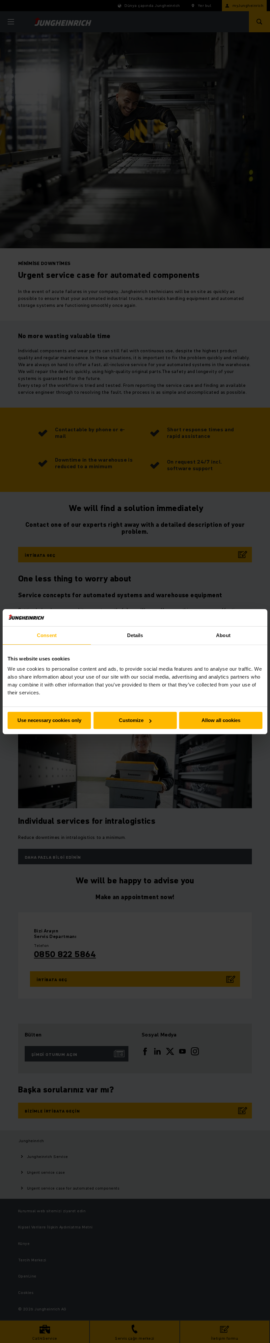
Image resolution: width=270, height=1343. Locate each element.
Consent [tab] (47, 635)
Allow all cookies (221, 720)
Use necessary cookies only (49, 720)
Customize (131, 720)
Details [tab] (135, 635)
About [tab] (223, 635)
